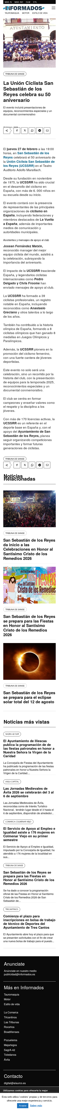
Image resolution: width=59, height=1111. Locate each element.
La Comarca (11, 1012)
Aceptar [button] (22, 1105)
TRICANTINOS (11, 909)
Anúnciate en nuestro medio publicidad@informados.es (20, 972)
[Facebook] (17, 130)
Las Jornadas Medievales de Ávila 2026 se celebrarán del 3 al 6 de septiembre (28, 792)
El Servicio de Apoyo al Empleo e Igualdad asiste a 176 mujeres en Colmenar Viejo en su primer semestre (29, 834)
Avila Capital (12, 781)
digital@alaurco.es (15, 1083)
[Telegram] (39, 130)
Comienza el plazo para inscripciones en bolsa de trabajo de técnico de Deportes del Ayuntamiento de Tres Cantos (29, 922)
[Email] (47, 130)
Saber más (36, 1105)
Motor (7, 999)
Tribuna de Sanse (14, 73)
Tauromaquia (11, 994)
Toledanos (10, 1055)
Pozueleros (10, 1040)
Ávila (7, 1059)
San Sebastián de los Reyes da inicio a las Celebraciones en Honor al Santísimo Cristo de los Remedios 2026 (29, 549)
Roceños (9, 1027)
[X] (24, 130)
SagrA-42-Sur (12, 734)
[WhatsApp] (32, 130)
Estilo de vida (12, 1004)
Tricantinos (10, 1017)
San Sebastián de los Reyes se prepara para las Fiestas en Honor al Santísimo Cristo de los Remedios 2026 (29, 625)
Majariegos (10, 1045)
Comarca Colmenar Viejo (18, 821)
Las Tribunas (11, 1022)
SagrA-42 (9, 1050)
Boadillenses (11, 1032)
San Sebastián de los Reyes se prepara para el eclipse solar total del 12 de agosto (29, 697)
